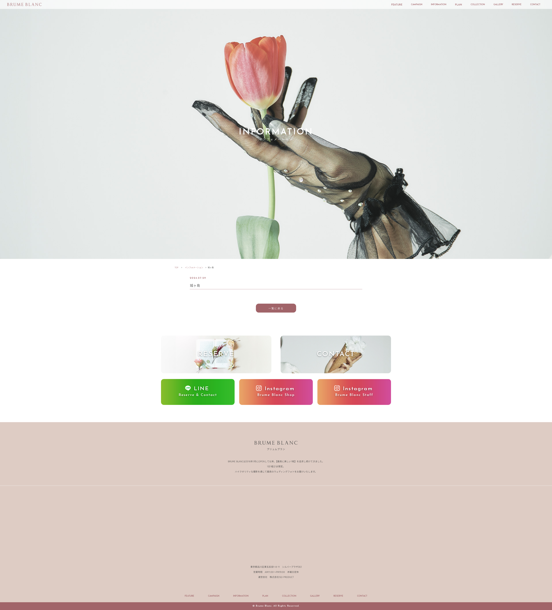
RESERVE (517, 5)
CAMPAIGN (416, 5)
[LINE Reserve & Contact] (198, 403)
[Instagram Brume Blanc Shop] (276, 403)
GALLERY (498, 5)
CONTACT (535, 5)
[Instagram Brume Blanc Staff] (354, 403)
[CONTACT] (336, 371)
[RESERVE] (216, 371)
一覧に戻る (276, 308)
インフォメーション (194, 267)
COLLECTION (478, 5)
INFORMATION (438, 5)
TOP (176, 267)
